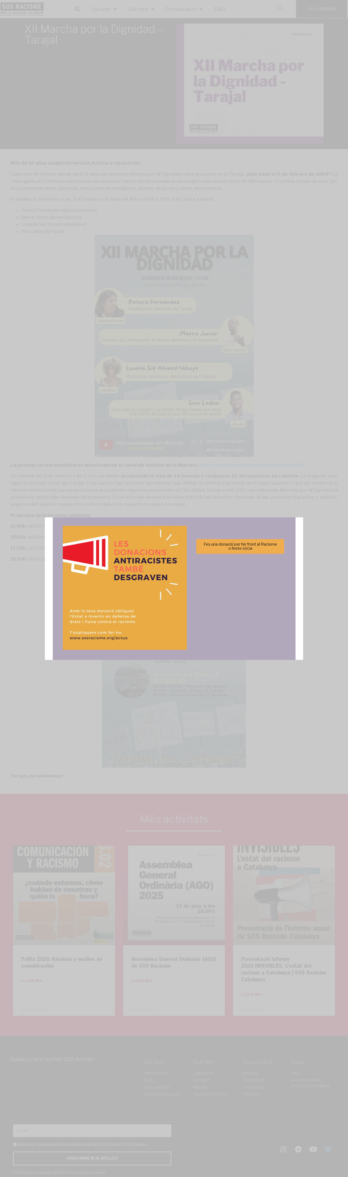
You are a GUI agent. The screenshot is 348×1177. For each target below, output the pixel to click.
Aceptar (120, 606)
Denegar (174, 606)
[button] (251, 559)
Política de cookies (137, 620)
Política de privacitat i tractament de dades (188, 620)
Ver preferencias (228, 606)
